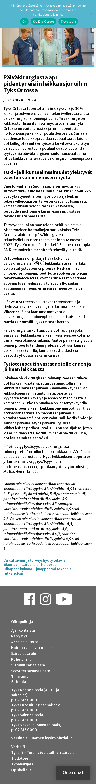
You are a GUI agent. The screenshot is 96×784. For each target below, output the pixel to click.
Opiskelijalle (21, 770)
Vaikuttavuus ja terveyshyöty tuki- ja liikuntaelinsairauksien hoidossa (34, 562)
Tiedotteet (20, 758)
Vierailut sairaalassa (28, 665)
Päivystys (19, 636)
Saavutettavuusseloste (30, 671)
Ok (24, 21)
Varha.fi (18, 747)
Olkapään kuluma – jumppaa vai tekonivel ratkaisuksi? (37, 571)
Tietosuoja (20, 676)
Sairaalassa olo (23, 653)
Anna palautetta (24, 642)
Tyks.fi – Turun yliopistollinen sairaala (43, 752)
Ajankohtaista (23, 630)
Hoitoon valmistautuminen (33, 647)
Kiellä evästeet (43, 21)
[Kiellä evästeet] (90, 14)
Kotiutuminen (22, 659)
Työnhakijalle (22, 764)
